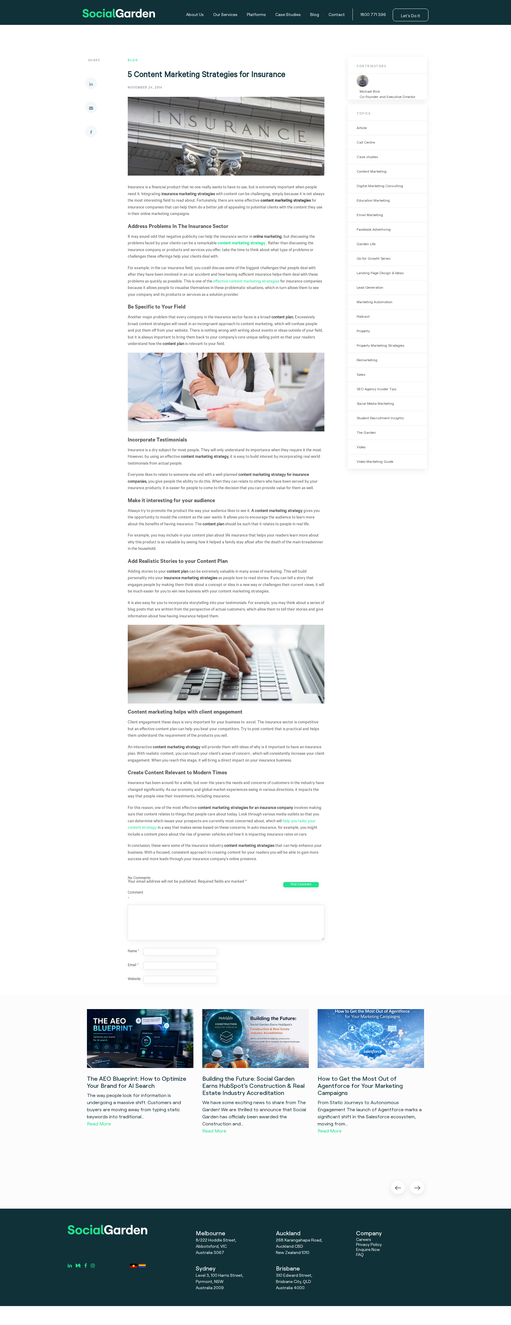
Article (362, 128)
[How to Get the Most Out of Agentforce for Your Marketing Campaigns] (371, 1038)
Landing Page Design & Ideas (380, 273)
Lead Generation (370, 287)
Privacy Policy (369, 1244)
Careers (363, 1239)
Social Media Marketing (375, 403)
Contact (337, 14)
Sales (361, 374)
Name (133, 952)
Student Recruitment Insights (380, 418)
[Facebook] (91, 131)
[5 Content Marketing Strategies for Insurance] (226, 141)
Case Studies (288, 14)
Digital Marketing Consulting (380, 186)
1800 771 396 (373, 14)
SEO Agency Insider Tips (377, 389)
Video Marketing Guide (375, 461)
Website (134, 979)
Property (363, 331)
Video (361, 447)
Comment (135, 896)
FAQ (360, 1254)
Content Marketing (372, 171)
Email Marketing (370, 215)
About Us (195, 14)
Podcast (363, 316)
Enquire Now (368, 1249)
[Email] (91, 107)
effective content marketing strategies (246, 282)
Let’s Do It (410, 15)
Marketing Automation (374, 302)
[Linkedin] (91, 83)
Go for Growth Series (374, 258)
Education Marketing (373, 200)
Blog (314, 14)
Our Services (225, 14)
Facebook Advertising (374, 229)
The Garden (366, 432)
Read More (99, 1124)
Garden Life (366, 244)
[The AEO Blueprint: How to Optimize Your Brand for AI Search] (140, 1038)
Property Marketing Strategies (381, 345)
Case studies (367, 157)
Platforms (256, 14)
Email (133, 965)
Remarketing (367, 360)
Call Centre (366, 142)
